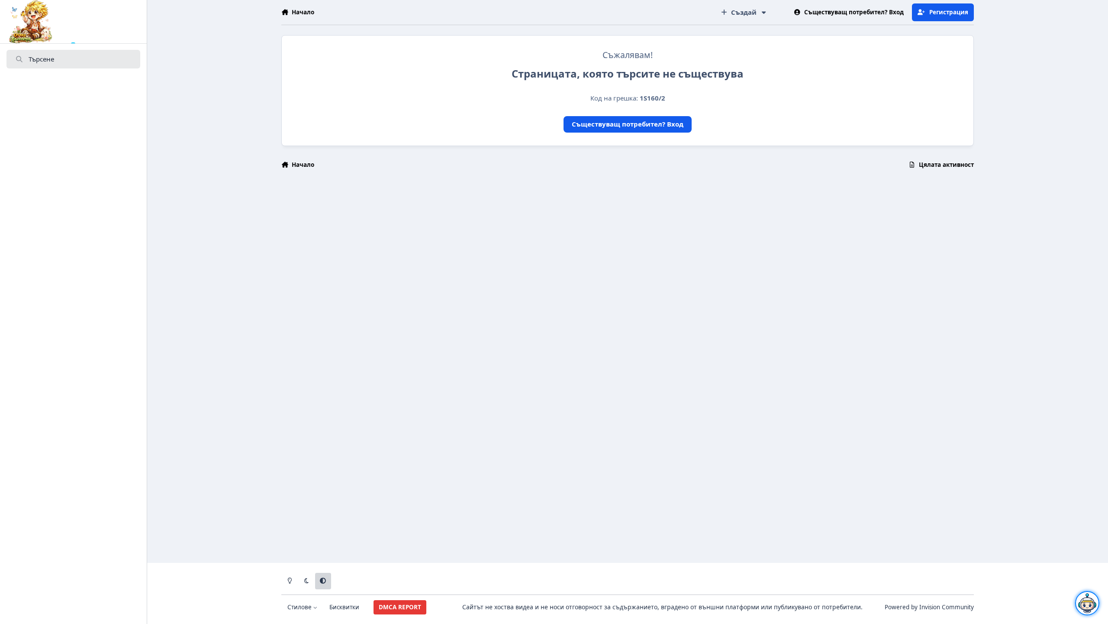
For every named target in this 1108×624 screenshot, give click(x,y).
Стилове (300, 607)
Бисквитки (344, 607)
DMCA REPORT (400, 607)
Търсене (41, 59)
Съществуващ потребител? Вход (627, 124)
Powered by (929, 607)
